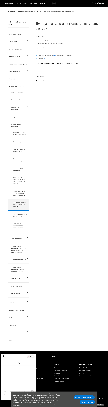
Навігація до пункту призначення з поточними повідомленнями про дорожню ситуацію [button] (18, 249)
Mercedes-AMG (83, 368)
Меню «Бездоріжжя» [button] (15, 71)
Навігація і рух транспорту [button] (16, 86)
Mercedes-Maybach (85, 370)
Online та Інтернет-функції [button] (16, 310)
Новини (31, 376)
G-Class (81, 373)
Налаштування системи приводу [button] (18, 64)
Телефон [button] (11, 302)
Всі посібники (12, 11)
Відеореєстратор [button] (16, 294)
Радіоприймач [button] (13, 325)
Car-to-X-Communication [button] (18, 260)
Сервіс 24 (57, 373)
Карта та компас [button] (16, 279)
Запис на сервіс (59, 368)
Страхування (32, 373)
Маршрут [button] (13, 117)
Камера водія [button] (13, 41)
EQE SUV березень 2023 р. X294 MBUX (29, 11)
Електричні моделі (85, 376)
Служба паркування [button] (16, 286)
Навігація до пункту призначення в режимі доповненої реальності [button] (17, 269)
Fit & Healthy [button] (13, 79)
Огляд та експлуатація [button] (15, 34)
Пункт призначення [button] (16, 238)
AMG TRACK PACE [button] (14, 56)
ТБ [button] (9, 332)
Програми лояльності (60, 370)
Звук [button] (10, 340)
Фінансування (33, 370)
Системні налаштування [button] (16, 49)
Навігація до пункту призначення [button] (16, 125)
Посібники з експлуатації (61, 378)
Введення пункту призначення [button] (16, 108)
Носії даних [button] (12, 317)
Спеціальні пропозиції (35, 368)
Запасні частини (59, 376)
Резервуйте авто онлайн (36, 378)
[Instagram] (103, 399)
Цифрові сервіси (59, 381)
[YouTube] (99, 399)
